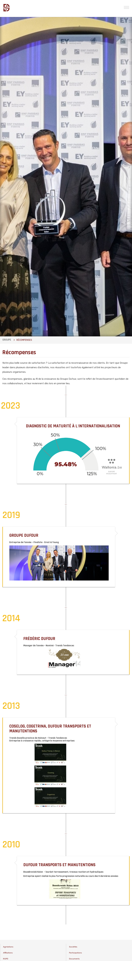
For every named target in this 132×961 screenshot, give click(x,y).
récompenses (24, 340)
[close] (126, 7)
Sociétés (73, 947)
